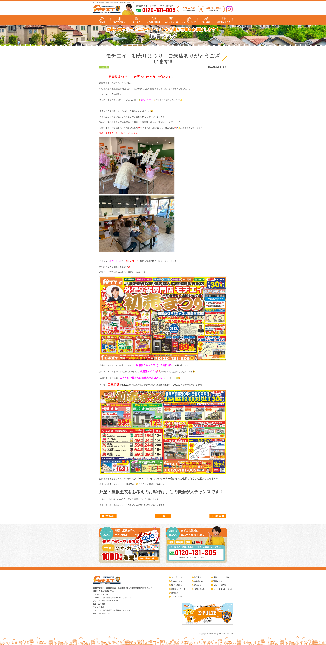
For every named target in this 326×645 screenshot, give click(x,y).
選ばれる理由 (176, 585)
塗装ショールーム (178, 589)
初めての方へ (119, 22)
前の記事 (216, 516)
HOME (102, 22)
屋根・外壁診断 (219, 585)
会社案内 (136, 22)
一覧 (163, 516)
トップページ (176, 577)
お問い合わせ (199, 589)
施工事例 (206, 22)
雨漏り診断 (217, 581)
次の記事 (109, 516)
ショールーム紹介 (188, 22)
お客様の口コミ (154, 22)
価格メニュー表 (171, 22)
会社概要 (174, 593)
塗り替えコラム (223, 22)
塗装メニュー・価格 (221, 577)
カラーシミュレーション (223, 589)
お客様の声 (198, 581)
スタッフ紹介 (176, 597)
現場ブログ (198, 585)
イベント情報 (104, 67)
